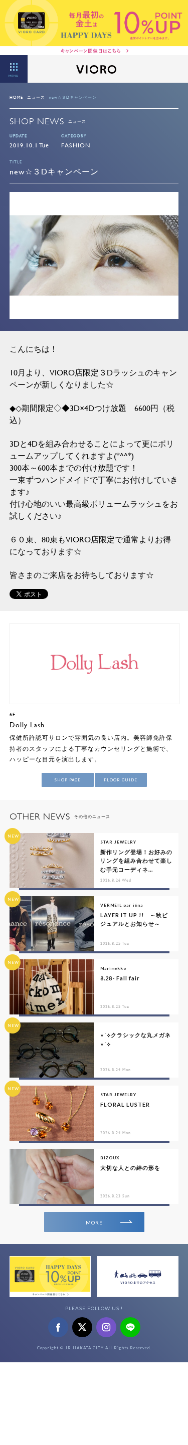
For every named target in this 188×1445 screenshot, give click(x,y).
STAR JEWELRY (118, 842)
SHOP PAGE (67, 779)
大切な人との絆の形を (130, 1167)
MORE (94, 1222)
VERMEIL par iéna (121, 905)
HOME (16, 97)
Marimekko (113, 968)
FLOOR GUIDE (120, 779)
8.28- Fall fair (120, 978)
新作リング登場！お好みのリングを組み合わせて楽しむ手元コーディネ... (136, 861)
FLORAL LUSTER (125, 1104)
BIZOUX (109, 1157)
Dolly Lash (27, 724)
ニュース (36, 97)
